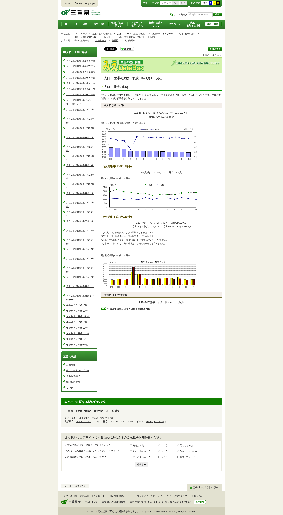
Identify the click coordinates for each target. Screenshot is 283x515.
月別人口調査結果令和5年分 (80, 77)
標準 (205, 3)
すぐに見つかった (142, 457)
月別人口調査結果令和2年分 (80, 94)
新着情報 (70, 365)
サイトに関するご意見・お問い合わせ (186, 496)
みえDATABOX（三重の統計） (131, 33)
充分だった (138, 445)
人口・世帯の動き (187, 33)
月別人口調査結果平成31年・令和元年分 (93, 37)
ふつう (164, 445)
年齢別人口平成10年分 (78, 339)
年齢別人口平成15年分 (78, 310)
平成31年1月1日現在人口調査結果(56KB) (128, 309)
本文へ (67, 3)
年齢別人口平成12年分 (78, 327)
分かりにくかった (189, 451)
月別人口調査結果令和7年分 (80, 66)
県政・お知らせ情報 (102, 33)
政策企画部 (100, 40)
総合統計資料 (73, 381)
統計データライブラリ (162, 33)
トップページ (80, 33)
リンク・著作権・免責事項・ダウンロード (83, 496)
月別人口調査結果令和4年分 (80, 83)
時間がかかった (188, 457)
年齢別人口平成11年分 (77, 333)
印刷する (215, 49)
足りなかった (187, 445)
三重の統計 (69, 356)
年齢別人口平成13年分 (78, 322)
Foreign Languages (85, 3)
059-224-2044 (83, 421)
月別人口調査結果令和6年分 (80, 72)
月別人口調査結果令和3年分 (80, 89)
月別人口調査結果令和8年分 (80, 60)
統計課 (115, 40)
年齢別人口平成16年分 (78, 305)
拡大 (183, 3)
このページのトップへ (206, 487)
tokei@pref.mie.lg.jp (156, 421)
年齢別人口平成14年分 (78, 316)
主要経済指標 (73, 376)
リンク (69, 387)
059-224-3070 (155, 502)
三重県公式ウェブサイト (81, 12)
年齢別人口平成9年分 (77, 344)
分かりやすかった (142, 451)
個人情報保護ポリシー (120, 496)
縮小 (176, 3)
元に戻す (166, 3)
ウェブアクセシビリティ (149, 496)
